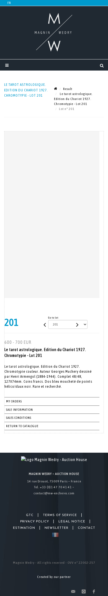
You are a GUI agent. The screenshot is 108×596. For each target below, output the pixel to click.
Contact (86, 528)
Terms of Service (60, 515)
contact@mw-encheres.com (54, 493)
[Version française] (54, 534)
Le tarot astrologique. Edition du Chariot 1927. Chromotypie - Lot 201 (73, 99)
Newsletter (56, 528)
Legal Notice (71, 521)
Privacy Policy (34, 521)
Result (67, 89)
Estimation (24, 528)
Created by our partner (54, 577)
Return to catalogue (22, 426)
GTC (30, 515)
